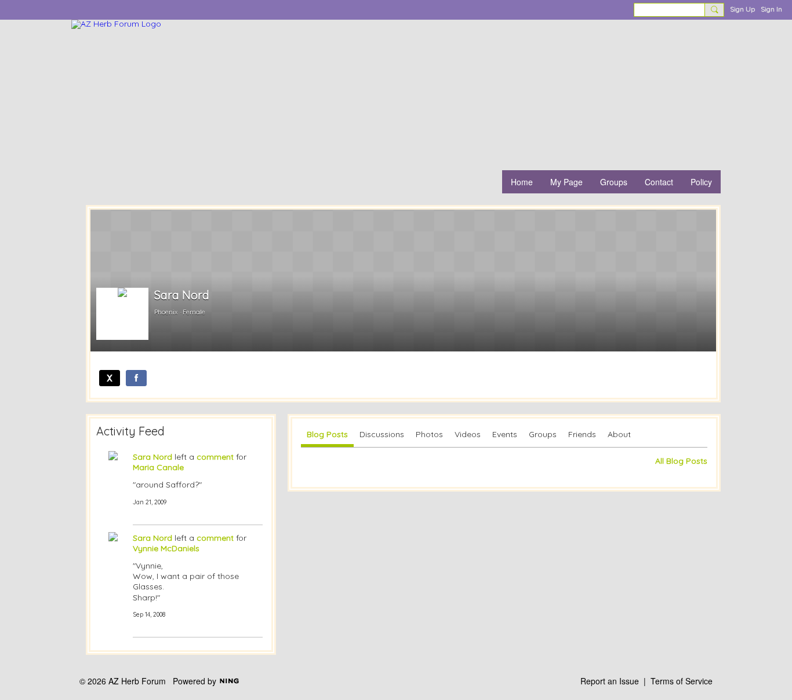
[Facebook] (136, 378)
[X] (109, 378)
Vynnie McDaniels (166, 548)
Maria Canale (158, 467)
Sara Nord (152, 457)
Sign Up (742, 9)
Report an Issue (609, 681)
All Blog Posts (681, 461)
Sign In (771, 9)
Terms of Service (682, 681)
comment (215, 457)
